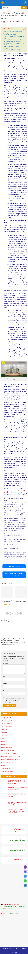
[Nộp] (24, 7)
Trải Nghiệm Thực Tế (7, 762)
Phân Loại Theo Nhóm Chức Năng (10, 759)
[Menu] (2, 2)
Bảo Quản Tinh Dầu (6, 717)
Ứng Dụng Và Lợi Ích (7, 771)
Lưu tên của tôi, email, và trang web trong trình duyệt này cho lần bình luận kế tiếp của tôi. (14, 700)
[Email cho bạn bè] (15, 613)
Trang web (6, 690)
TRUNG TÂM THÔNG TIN (14, 566)
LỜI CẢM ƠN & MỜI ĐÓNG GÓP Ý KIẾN (13, 49)
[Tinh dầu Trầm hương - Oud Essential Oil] (7, 592)
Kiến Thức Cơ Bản (6, 747)
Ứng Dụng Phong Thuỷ (7, 768)
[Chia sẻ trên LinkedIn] (21, 613)
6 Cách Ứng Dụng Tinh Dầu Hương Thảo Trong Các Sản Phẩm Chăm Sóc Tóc (16, 811)
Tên (4, 676)
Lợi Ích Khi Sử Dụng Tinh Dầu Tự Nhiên (13, 41)
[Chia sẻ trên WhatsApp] (7, 613)
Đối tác (3, 738)
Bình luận (6, 663)
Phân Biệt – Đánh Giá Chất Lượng (10, 756)
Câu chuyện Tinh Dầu (7, 723)
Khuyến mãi (4, 741)
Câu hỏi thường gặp (6, 726)
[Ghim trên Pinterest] (18, 613)
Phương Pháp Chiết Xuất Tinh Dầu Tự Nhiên (14, 39)
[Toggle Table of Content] (23, 29)
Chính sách (4, 729)
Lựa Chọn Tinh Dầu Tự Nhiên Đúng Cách (13, 46)
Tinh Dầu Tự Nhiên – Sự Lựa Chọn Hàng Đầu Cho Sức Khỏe (14, 44)
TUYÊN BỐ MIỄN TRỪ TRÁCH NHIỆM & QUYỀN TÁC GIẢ (14, 575)
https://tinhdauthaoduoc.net (11, 548)
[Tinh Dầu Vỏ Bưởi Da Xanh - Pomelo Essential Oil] (21, 592)
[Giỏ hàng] (25, 2)
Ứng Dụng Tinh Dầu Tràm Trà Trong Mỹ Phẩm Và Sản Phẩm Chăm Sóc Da (12, 639)
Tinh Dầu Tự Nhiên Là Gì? (10, 34)
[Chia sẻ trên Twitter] (12, 613)
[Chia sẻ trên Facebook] (9, 613)
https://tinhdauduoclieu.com (12, 545)
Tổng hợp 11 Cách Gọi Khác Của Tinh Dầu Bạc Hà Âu (17, 788)
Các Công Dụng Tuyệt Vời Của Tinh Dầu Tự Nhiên (14, 37)
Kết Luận (6, 48)
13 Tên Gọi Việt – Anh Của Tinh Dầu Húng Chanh (17, 803)
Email (5, 683)
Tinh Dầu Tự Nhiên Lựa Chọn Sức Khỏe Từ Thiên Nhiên (12, 32)
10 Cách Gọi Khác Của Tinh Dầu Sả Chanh (17, 795)
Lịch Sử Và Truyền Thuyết (8, 753)
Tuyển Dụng (4, 765)
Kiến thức (4, 744)
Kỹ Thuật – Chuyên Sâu (7, 750)
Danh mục (4, 735)
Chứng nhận (4, 732)
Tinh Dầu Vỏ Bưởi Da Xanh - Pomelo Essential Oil (21, 601)
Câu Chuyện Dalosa (6, 720)
